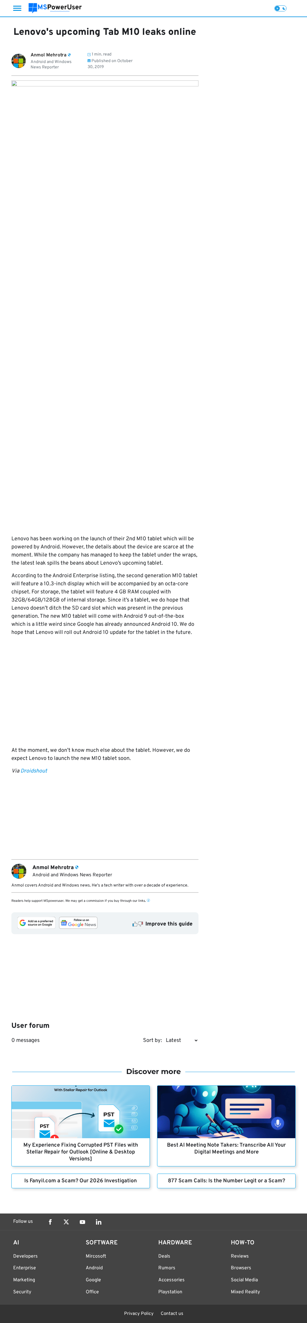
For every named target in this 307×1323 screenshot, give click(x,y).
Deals (164, 1256)
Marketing (24, 1280)
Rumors (166, 1268)
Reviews (240, 1256)
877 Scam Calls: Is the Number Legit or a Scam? (226, 1181)
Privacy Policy (139, 1314)
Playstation (170, 1292)
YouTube (82, 1222)
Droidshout (33, 771)
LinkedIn (98, 1222)
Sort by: (152, 1040)
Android (94, 1268)
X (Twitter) (66, 1222)
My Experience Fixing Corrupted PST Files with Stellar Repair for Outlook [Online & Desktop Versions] (80, 1152)
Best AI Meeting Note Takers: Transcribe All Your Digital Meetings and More (226, 1149)
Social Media (244, 1280)
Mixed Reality (245, 1292)
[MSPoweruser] (55, 8)
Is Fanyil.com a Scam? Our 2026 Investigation (80, 1181)
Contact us (172, 1314)
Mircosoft (96, 1256)
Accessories (171, 1280)
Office (92, 1292)
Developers (25, 1256)
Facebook (50, 1222)
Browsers (241, 1268)
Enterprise (24, 1268)
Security (22, 1292)
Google (93, 1280)
